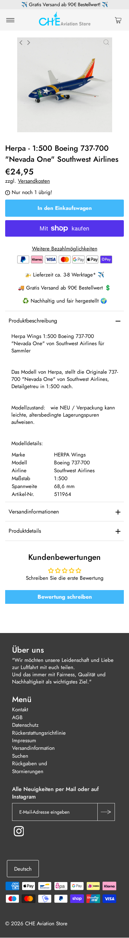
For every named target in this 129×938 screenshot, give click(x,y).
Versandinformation (33, 748)
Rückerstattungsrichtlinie (39, 733)
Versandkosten (34, 181)
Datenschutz (25, 725)
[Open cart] (118, 20)
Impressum (24, 740)
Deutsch (23, 869)
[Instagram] (19, 831)
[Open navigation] (10, 20)
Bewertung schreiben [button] (64, 597)
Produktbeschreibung (33, 321)
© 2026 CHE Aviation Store (36, 924)
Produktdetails (25, 531)
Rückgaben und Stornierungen (29, 767)
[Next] (28, 42)
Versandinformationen (34, 512)
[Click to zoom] (106, 42)
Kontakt (20, 710)
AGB (17, 717)
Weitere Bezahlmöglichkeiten (64, 248)
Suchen (20, 756)
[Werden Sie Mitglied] (106, 812)
